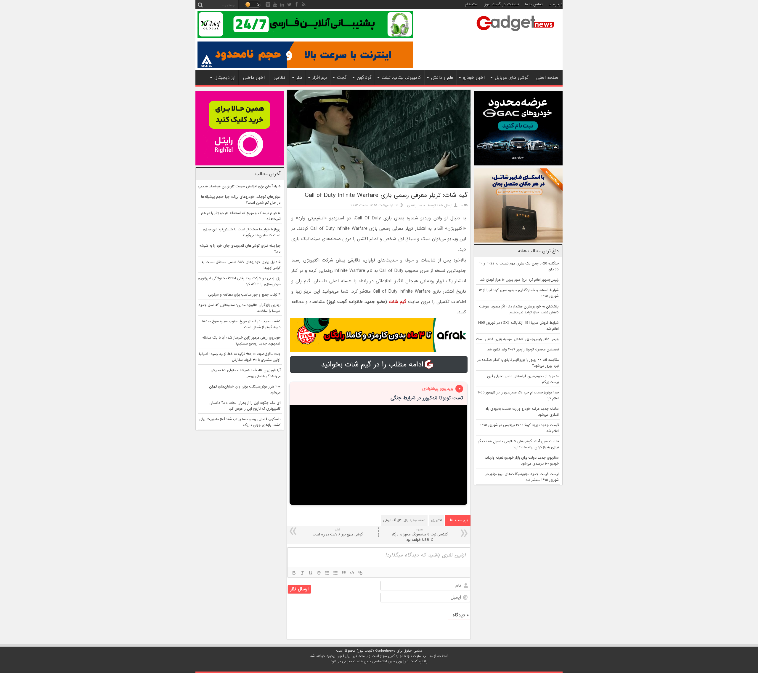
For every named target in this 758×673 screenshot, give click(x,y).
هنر (299, 77)
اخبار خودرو (474, 77)
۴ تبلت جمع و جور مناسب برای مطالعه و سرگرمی (244, 294)
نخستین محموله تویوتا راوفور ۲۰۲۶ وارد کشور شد (523, 349)
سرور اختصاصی (383, 661)
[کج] (302, 572)
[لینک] (360, 572)
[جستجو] (200, 4)
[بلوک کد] (352, 572)
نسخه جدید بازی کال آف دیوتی (404, 520)
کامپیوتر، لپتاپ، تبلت (401, 77)
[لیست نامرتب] (335, 572)
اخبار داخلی (254, 77)
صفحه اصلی (547, 77)
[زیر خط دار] (310, 572)
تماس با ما (534, 4)
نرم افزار (319, 77)
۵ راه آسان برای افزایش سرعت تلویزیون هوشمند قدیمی (239, 186)
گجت (342, 77)
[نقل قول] (344, 572)
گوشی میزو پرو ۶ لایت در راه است (338, 532)
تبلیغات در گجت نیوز (501, 4)
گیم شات (397, 301)
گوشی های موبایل (512, 77)
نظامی (279, 77)
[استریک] (319, 572)
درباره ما (556, 4)
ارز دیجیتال (224, 77)
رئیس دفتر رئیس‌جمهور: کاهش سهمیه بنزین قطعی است (517, 339)
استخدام (471, 4)
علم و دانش (442, 77)
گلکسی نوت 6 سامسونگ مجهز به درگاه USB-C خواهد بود (420, 535)
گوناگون (364, 77)
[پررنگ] (294, 572)
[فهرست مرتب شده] (327, 572)
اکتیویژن (436, 520)
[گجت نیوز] (515, 33)
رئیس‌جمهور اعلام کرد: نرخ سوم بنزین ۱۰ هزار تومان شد (519, 280)
